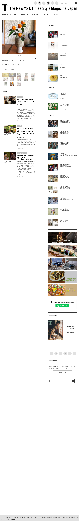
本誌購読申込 (70, 332)
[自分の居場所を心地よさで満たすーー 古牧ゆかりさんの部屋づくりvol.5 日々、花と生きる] (19, 70)
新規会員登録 (62, 372)
